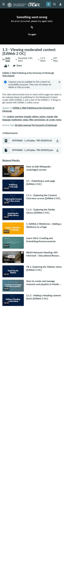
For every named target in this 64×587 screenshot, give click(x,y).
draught (27, 117)
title (55, 117)
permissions (39, 120)
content (10, 117)
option (42, 117)
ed (47, 120)
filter (31, 120)
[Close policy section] (59, 82)
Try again (32, 35)
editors (35, 117)
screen (52, 120)
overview (19, 117)
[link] (48, 4)
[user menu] (60, 4)
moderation (16, 120)
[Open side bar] (3, 4)
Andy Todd (7, 59)
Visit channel (8, 76)
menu (58, 120)
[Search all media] (54, 4)
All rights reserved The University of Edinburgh (36, 125)
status (25, 120)
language (6, 120)
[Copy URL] (32, 27)
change (49, 117)
